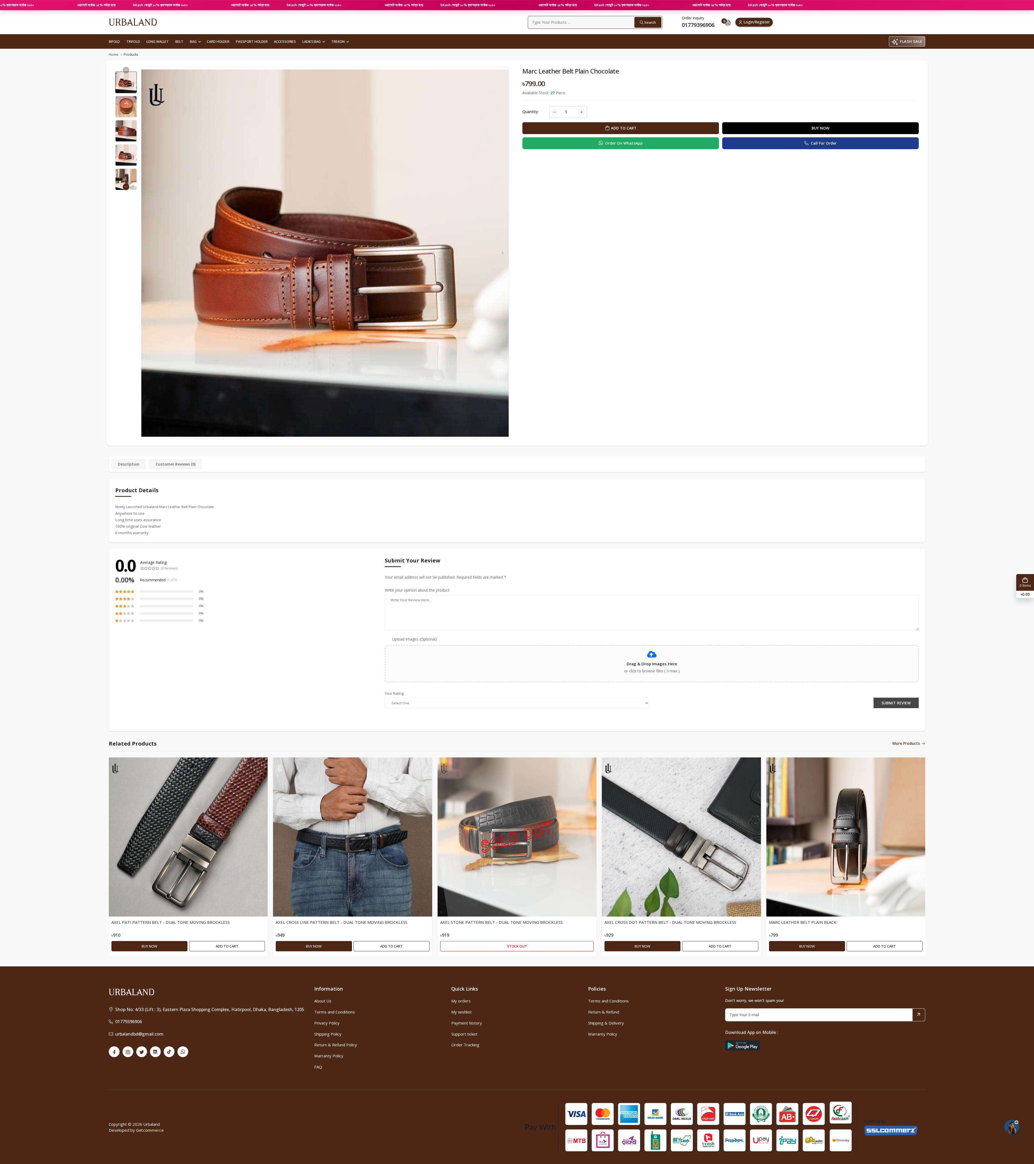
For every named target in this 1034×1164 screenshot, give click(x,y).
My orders (461, 1001)
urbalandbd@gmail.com (139, 1034)
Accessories (285, 41)
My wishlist (461, 1012)
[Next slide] (502, 253)
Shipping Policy (327, 1034)
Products (131, 54)
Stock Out (517, 946)
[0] (728, 22)
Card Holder (218, 41)
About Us (322, 1001)
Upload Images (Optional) (414, 639)
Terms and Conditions (334, 1012)
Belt (179, 41)
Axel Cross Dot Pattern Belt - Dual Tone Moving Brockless (670, 922)
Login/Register (756, 22)
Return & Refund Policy (335, 1044)
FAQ (318, 1066)
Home (113, 54)
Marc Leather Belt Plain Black (802, 922)
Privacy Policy (327, 1023)
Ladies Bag (311, 41)
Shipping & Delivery (606, 1023)
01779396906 (128, 1022)
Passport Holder (251, 41)
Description (128, 464)
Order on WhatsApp (624, 143)
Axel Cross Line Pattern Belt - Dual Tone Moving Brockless (341, 922)
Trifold (133, 41)
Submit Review (896, 702)
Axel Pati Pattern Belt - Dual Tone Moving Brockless (170, 922)
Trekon (338, 41)
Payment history (466, 1023)
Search (650, 22)
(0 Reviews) (169, 568)
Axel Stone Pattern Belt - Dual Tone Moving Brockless (501, 922)
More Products (906, 744)
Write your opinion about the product (417, 590)
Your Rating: (394, 693)
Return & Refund (603, 1012)
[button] (126, 187)
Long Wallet (157, 41)
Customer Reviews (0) (175, 464)
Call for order (824, 143)
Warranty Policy (328, 1055)
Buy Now (820, 128)
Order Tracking (465, 1044)
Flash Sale (911, 41)
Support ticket (464, 1034)
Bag (193, 41)
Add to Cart (227, 946)
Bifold (114, 41)
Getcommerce (150, 1130)
